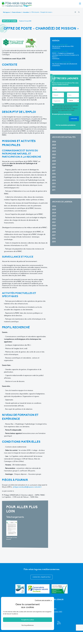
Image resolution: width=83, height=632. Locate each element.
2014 (54, 180)
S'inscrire (74, 118)
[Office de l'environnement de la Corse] (60, 589)
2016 (54, 174)
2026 (54, 142)
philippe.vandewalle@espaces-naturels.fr (27, 487)
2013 (54, 183)
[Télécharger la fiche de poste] (11, 528)
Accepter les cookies (27, 620)
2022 (54, 154)
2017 (53, 171)
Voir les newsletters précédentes (66, 125)
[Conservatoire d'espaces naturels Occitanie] (38, 589)
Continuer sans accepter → (43, 600)
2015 (54, 177)
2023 (54, 151)
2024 (54, 148)
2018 (54, 167)
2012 (54, 187)
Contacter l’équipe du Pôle (42, 577)
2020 (54, 161)
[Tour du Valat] (20, 589)
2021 (54, 158)
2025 (54, 145)
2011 (53, 190)
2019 (54, 164)
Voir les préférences (27, 625)
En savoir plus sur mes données (61, 114)
